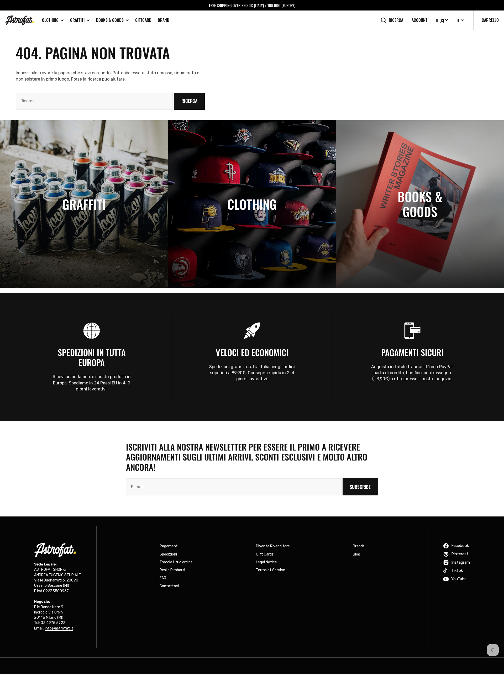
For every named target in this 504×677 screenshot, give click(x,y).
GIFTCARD (143, 20)
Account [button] (419, 20)
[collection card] (84, 204)
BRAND (163, 20)
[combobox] (94, 101)
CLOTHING (50, 20)
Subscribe (360, 486)
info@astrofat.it (59, 628)
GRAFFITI (77, 20)
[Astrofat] (19, 20)
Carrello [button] (490, 20)
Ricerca (396, 20)
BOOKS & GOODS (110, 20)
